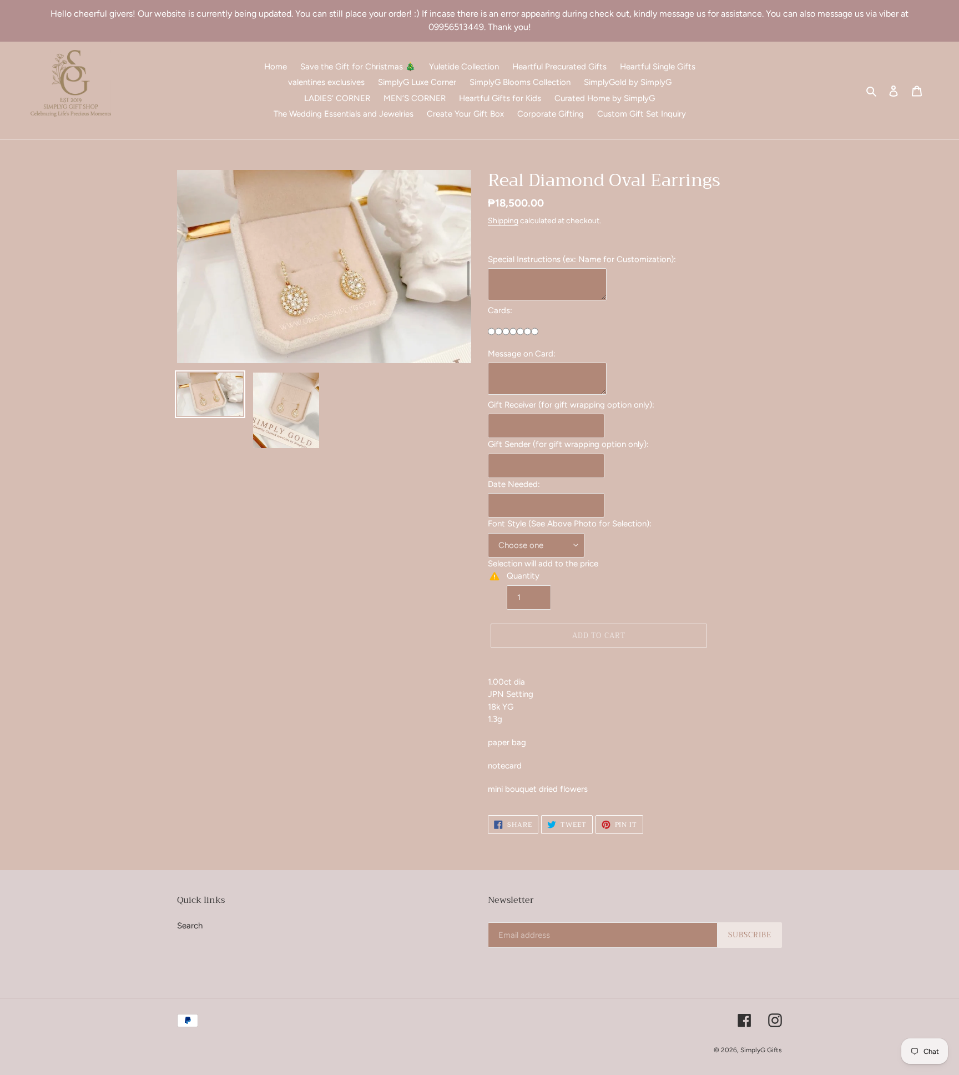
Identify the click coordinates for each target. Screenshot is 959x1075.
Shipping (503, 220)
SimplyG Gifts (761, 1050)
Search (190, 926)
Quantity (523, 576)
